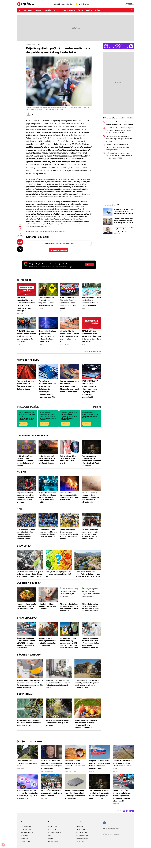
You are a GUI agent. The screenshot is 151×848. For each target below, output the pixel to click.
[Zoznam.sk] (108, 835)
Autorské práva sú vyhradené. (111, 830)
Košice (97, 10)
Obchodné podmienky (54, 832)
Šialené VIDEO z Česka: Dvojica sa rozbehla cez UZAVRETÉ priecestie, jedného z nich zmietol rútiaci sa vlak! (26, 643)
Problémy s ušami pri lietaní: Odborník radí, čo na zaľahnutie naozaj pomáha (124, 211)
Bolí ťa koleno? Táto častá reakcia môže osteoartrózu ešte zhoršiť (68, 459)
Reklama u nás (52, 826)
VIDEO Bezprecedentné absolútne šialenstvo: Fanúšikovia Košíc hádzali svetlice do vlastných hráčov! (26, 534)
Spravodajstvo (80, 826)
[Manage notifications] (3, 844)
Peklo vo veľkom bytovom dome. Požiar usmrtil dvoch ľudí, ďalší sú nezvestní (69, 496)
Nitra (56, 10)
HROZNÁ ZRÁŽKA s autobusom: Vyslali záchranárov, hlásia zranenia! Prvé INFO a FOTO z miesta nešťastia (119, 130)
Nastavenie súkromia (27, 832)
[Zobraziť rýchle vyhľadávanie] (131, 10)
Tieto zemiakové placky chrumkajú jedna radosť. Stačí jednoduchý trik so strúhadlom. (69, 607)
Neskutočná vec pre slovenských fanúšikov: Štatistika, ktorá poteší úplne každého (47, 641)
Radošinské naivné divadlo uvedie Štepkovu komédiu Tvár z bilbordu (25, 385)
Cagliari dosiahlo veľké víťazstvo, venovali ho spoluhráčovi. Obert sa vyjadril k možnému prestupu (25, 497)
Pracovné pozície (28, 406)
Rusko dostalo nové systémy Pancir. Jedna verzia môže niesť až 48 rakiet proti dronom (47, 459)
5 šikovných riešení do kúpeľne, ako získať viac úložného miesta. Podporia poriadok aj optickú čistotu (58, 684)
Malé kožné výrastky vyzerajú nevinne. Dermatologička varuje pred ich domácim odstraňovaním (90, 497)
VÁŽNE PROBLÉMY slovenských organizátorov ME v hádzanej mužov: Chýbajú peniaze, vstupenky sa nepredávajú (90, 389)
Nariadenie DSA (25, 841)
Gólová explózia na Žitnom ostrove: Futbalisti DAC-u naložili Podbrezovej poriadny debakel (69, 534)
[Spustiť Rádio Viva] (118, 45)
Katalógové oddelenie (82, 835)
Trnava (38, 10)
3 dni (121, 117)
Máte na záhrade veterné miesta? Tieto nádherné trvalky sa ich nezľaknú (58, 722)
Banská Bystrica (68, 10)
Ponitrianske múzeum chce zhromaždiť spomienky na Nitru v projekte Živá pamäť (123, 221)
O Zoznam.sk (25, 822)
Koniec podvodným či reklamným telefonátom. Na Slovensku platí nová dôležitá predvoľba (69, 386)
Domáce (38, 44)
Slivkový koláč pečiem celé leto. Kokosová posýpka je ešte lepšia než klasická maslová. (90, 607)
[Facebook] (104, 823)
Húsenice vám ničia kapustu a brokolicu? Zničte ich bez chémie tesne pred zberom (29, 722)
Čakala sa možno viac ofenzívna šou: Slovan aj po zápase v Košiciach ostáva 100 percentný (48, 533)
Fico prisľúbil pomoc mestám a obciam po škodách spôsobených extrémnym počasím (124, 231)
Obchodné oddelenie (81, 832)
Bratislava (27, 10)
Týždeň (130, 117)
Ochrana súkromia (26, 829)
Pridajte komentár (60, 250)
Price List (50, 838)
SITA (33, 115)
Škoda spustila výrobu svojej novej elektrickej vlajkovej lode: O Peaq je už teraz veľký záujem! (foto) (30, 574)
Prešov (89, 10)
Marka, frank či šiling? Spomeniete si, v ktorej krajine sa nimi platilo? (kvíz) (58, 574)
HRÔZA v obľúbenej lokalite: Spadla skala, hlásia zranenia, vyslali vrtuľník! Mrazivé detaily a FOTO (119, 155)
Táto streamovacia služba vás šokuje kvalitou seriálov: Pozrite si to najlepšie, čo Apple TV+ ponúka (91, 460)
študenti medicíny (59, 231)
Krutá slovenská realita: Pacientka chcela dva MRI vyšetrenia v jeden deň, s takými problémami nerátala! (91, 643)
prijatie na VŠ (47, 231)
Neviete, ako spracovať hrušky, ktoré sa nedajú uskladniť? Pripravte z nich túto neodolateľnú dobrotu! (85, 723)
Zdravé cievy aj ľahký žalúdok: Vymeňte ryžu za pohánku (47, 606)
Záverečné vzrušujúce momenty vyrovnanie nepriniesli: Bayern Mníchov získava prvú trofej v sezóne (90, 534)
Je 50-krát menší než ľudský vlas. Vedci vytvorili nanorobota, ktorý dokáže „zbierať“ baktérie (25, 460)
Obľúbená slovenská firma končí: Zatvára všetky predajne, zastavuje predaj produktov (118, 147)
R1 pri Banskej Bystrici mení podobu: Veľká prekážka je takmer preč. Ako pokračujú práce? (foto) (87, 574)
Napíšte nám (24, 838)
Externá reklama (53, 829)
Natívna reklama (53, 841)
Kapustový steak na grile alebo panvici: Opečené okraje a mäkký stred (26, 606)
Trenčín (47, 10)
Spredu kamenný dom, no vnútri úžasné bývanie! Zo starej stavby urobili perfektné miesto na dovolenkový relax (86, 684)
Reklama (51, 822)
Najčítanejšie (110, 117)
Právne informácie (26, 826)
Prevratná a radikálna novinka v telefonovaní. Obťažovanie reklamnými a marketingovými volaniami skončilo (47, 389)
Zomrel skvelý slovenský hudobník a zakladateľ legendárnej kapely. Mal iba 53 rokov (119, 138)
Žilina (80, 10)
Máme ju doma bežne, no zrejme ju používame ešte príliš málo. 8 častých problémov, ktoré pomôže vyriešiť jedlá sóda (30, 684)
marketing (38, 231)
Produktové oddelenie (82, 829)
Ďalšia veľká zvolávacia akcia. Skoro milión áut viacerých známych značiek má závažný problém (47, 497)
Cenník (50, 835)
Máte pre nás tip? (80, 841)
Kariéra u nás (24, 835)
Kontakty (79, 822)
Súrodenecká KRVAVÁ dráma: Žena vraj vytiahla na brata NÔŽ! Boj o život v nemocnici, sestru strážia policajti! (69, 643)
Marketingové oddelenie (82, 838)
